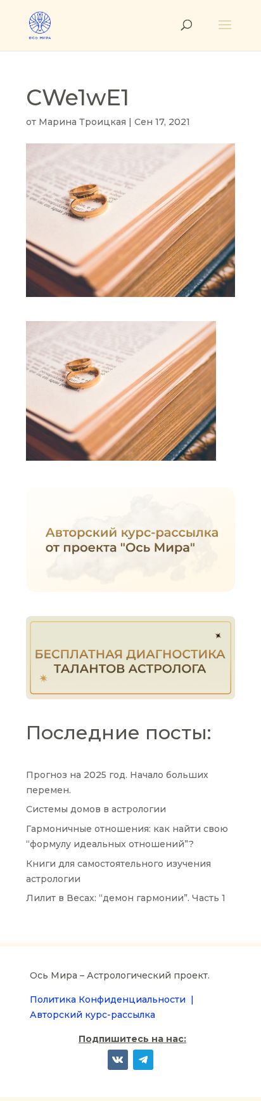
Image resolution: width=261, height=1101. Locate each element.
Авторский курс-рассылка (92, 1014)
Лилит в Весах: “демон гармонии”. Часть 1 (126, 898)
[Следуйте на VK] (118, 1060)
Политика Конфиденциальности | (112, 999)
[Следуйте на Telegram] (143, 1060)
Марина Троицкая (82, 122)
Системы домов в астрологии (96, 809)
